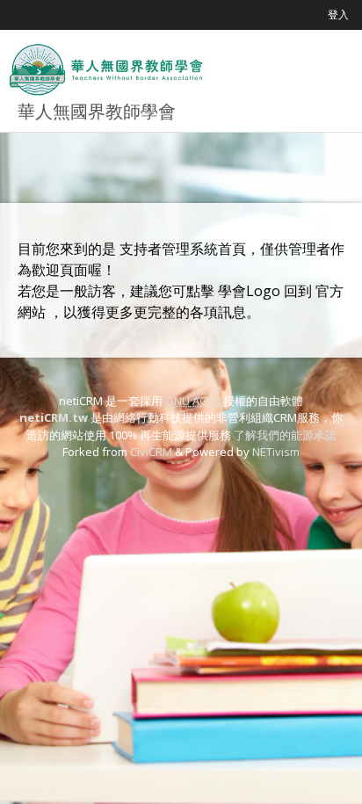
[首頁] (106, 69)
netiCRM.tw (53, 417)
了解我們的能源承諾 (285, 435)
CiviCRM (151, 452)
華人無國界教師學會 (97, 111)
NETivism (276, 452)
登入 (338, 14)
